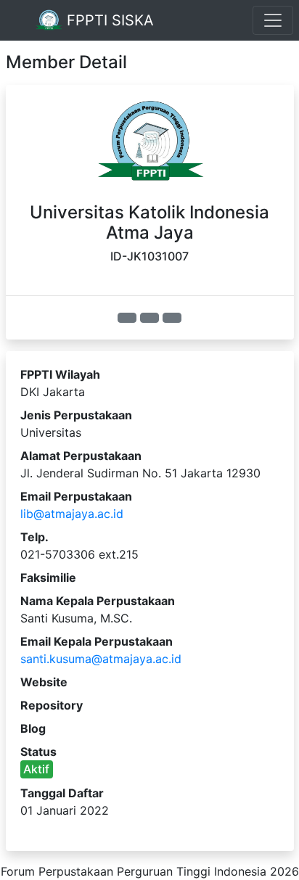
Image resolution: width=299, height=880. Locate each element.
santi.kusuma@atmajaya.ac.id (100, 658)
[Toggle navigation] (273, 20)
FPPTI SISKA (108, 20)
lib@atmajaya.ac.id (71, 513)
